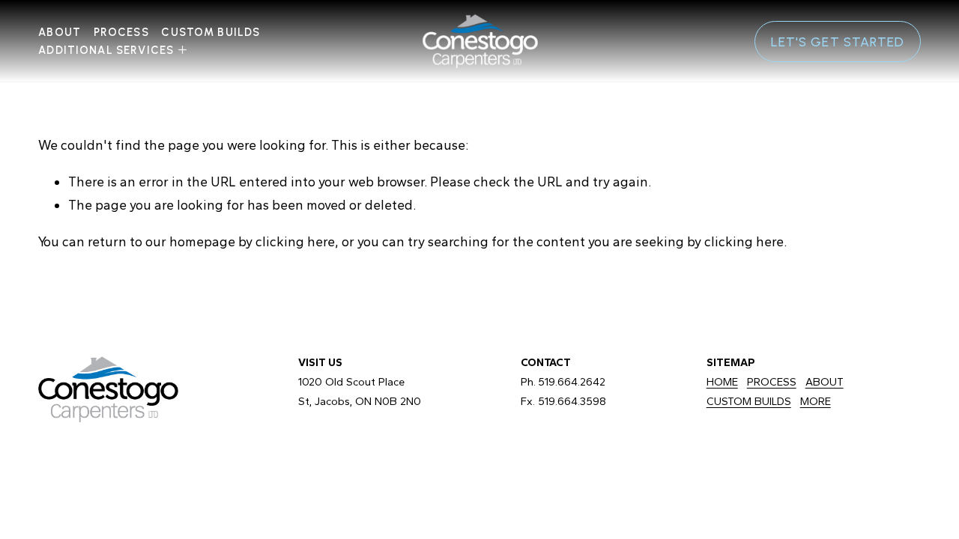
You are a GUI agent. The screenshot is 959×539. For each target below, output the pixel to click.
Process (121, 32)
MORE (815, 401)
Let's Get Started (837, 41)
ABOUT (824, 382)
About (59, 32)
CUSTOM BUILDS (210, 32)
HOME (722, 382)
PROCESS (771, 382)
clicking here (295, 241)
